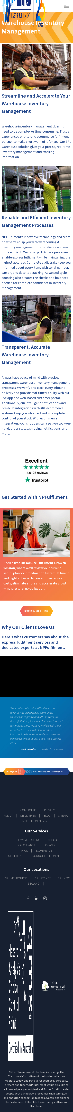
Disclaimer (28, 816)
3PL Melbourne (16, 878)
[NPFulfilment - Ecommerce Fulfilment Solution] (22, 6)
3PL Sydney (42, 878)
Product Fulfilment (45, 856)
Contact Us (28, 810)
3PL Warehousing (27, 840)
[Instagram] (45, 898)
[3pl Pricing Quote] (36, 785)
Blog (47, 816)
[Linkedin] (36, 898)
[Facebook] (28, 898)
